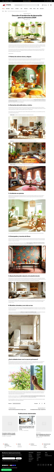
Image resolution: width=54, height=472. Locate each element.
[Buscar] (38, 5)
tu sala (42, 301)
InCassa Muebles (7, 467)
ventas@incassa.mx (34, 445)
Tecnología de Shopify (13, 467)
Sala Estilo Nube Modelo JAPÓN (39, 63)
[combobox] (26, 5)
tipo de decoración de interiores (28, 307)
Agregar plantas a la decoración (13, 195)
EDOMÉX (45, 445)
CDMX (45, 446)
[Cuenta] (48, 5)
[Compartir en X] (42, 403)
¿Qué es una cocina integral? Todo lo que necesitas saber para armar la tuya (26, 428)
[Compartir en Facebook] (39, 403)
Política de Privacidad (15, 460)
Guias (6, 11)
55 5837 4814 (20, 446)
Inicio (3, 11)
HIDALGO (45, 447)
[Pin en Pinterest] (45, 403)
